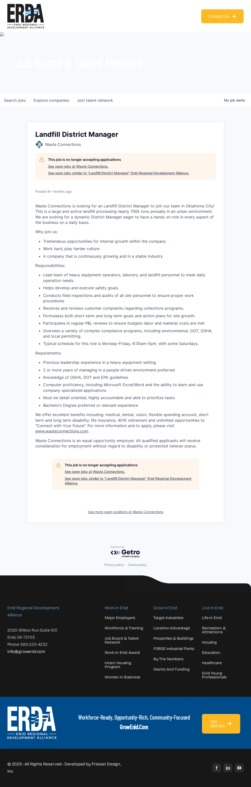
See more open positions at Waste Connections (125, 512)
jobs (15, 100)
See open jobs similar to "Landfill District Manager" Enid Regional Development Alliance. (118, 173)
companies (51, 100)
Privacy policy (114, 565)
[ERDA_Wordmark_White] (31, 708)
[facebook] (216, 767)
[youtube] (239, 767)
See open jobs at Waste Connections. (78, 166)
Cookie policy (137, 565)
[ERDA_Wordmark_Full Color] (25, 6)
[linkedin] (228, 767)
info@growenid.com (26, 651)
